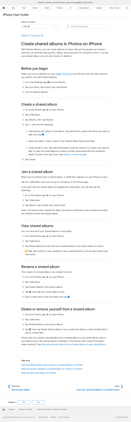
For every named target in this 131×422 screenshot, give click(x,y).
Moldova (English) (122, 417)
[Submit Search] (68, 26)
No (38, 402)
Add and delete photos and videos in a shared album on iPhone (52, 365)
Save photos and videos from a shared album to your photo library (74, 344)
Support (12, 409)
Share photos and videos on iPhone (38, 373)
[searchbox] (88, 26)
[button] (127, 8)
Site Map (53, 417)
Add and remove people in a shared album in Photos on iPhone (51, 369)
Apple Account (63, 74)
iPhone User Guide (16, 15)
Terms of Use (43, 417)
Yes (23, 402)
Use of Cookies (64, 417)
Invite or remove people (75, 154)
